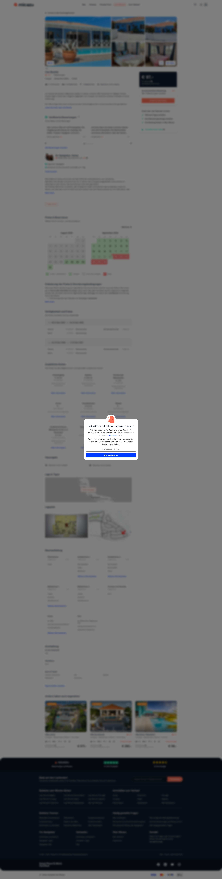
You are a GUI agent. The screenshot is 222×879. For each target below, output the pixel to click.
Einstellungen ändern (111, 449)
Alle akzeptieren (111, 455)
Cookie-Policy (111, 435)
